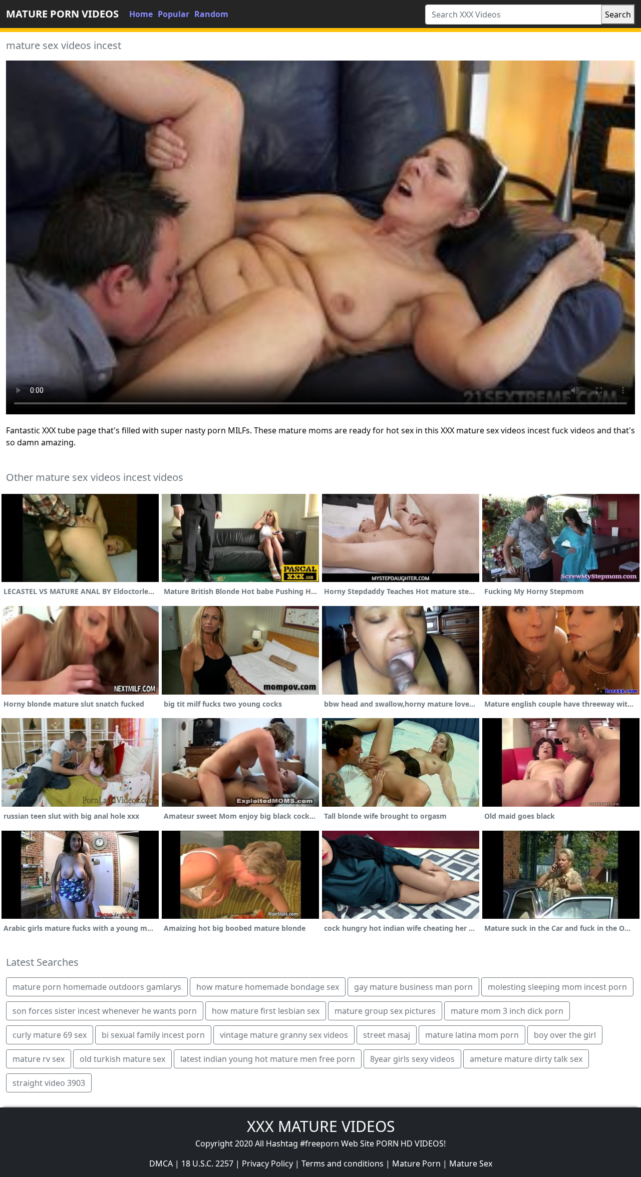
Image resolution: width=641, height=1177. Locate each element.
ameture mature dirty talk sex (526, 1058)
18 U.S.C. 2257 (207, 1163)
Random (211, 14)
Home (141, 14)
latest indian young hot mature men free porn (267, 1058)
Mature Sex (470, 1163)
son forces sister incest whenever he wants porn (105, 1010)
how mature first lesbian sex (265, 1010)
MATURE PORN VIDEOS (62, 14)
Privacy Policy (267, 1163)
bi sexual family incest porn (153, 1034)
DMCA (161, 1163)
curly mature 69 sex (50, 1034)
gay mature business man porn (413, 986)
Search (618, 14)
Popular (173, 14)
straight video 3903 (49, 1082)
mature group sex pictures (385, 1010)
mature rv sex (39, 1058)
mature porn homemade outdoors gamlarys (97, 986)
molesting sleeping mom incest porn (557, 986)
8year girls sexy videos (412, 1058)
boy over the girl (565, 1034)
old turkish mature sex (122, 1058)
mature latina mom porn (472, 1034)
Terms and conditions (342, 1163)
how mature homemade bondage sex (267, 986)
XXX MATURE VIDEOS (321, 1126)
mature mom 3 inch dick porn (507, 1010)
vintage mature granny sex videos (284, 1034)
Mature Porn (416, 1163)
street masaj (386, 1034)
